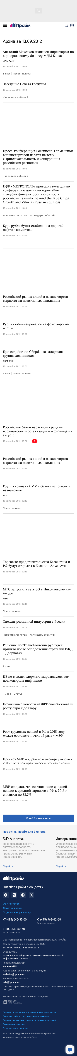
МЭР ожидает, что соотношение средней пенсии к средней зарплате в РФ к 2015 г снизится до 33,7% (35, 791)
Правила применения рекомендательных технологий (29, 1020)
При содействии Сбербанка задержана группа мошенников (33, 354)
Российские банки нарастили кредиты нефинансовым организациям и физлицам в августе (38, 431)
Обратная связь (12, 908)
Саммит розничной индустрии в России (34, 622)
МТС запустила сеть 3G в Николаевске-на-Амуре (37, 591)
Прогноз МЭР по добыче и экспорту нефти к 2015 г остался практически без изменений (38, 761)
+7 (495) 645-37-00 (15, 919)
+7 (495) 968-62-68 (49, 921)
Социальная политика (14, 1024)
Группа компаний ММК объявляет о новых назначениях (36, 488)
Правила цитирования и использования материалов (29, 1012)
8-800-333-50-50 (14, 930)
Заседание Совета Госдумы (24, 84)
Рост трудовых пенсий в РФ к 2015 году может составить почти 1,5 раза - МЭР (34, 734)
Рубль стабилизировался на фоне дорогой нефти (36, 326)
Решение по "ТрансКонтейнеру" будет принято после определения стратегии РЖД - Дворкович (38, 649)
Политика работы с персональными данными (26, 1016)
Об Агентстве (11, 903)
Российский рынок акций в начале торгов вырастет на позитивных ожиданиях (35, 299)
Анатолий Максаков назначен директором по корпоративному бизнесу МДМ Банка (38, 54)
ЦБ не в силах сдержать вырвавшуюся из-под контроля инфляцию (36, 679)
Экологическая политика (15, 1028)
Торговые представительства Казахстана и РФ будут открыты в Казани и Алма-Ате (36, 564)
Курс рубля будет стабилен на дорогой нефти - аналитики (33, 228)
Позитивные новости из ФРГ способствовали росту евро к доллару (38, 706)
